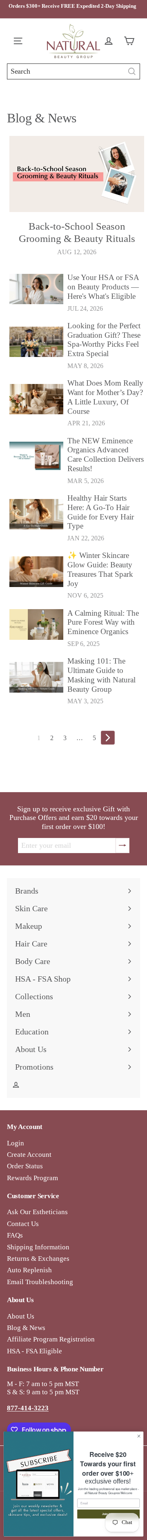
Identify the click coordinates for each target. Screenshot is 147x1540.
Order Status (25, 1166)
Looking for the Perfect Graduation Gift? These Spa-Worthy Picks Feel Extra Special (103, 339)
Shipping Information (38, 1247)
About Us (20, 1316)
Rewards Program (32, 1178)
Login (15, 1143)
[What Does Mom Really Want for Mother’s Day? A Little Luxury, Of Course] (36, 399)
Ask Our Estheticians (37, 1212)
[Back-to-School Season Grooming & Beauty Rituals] (76, 174)
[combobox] (73, 71)
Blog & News (26, 1328)
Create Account (29, 1154)
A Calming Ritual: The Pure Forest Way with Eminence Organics (103, 622)
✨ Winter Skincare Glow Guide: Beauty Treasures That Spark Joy (100, 569)
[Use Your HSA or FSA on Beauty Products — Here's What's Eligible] (36, 289)
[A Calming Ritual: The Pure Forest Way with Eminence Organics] (36, 624)
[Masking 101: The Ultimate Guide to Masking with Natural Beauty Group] (36, 677)
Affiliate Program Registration (51, 1339)
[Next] (108, 738)
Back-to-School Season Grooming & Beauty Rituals (77, 232)
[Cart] (131, 41)
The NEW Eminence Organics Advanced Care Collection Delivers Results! (105, 454)
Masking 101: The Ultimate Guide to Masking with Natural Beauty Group (101, 675)
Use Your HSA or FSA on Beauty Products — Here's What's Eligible (103, 286)
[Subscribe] (122, 846)
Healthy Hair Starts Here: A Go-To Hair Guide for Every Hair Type (100, 512)
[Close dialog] (139, 1436)
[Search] (132, 71)
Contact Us (23, 1224)
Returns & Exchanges (38, 1258)
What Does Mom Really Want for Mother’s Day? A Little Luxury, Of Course (105, 397)
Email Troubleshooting (40, 1282)
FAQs (15, 1235)
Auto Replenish (29, 1270)
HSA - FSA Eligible (34, 1351)
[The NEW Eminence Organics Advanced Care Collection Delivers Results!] (36, 457)
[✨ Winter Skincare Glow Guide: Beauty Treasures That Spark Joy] (36, 571)
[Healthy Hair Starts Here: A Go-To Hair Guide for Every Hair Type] (36, 514)
